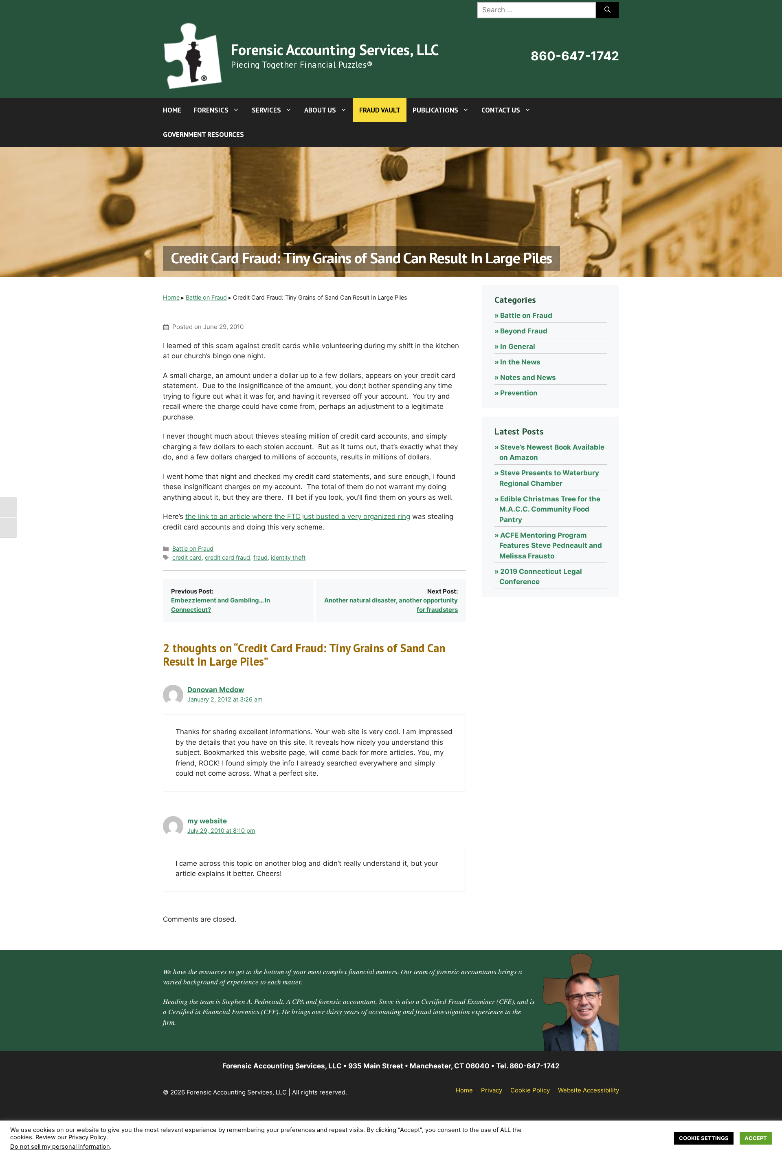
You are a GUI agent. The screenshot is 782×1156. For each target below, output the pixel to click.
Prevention (519, 393)
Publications (435, 110)
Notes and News (528, 377)
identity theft (288, 557)
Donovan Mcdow (215, 690)
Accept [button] (756, 1138)
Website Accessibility (588, 1090)
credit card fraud (227, 557)
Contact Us (500, 110)
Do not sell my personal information (60, 1146)
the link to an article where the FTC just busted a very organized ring (297, 516)
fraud (260, 557)
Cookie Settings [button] (704, 1138)
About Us (320, 110)
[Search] (607, 10)
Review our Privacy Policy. (71, 1137)
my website (207, 821)
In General (517, 346)
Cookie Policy (530, 1090)
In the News (520, 362)
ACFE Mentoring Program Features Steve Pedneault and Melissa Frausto (550, 545)
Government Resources (203, 134)
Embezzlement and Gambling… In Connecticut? (220, 604)
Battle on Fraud (206, 297)
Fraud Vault (379, 110)
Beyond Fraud (523, 331)
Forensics (210, 110)
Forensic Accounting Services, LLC (335, 49)
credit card (187, 557)
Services (266, 110)
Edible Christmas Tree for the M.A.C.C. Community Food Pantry (549, 509)
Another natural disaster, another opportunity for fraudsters (391, 604)
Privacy (491, 1090)
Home (172, 110)
